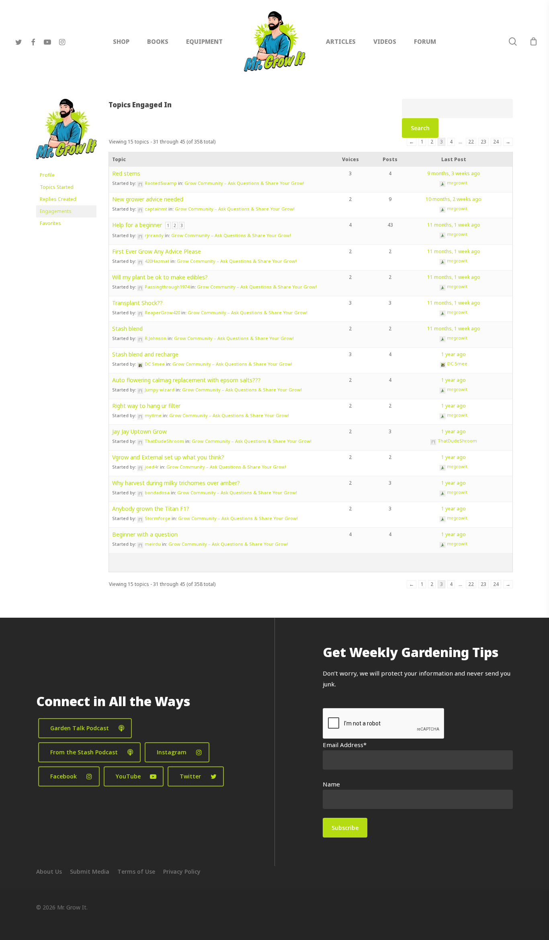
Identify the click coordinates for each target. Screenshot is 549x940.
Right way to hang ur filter (146, 406)
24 (496, 141)
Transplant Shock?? (137, 303)
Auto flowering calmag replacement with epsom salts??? (186, 380)
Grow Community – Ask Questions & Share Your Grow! (244, 183)
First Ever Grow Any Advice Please (156, 251)
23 (483, 141)
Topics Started (57, 187)
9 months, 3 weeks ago (453, 173)
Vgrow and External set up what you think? (168, 457)
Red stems (126, 173)
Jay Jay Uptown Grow (139, 431)
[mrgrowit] (66, 165)
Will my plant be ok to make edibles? (160, 277)
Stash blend (127, 328)
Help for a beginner (137, 225)
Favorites (50, 223)
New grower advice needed (147, 199)
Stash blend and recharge (145, 354)
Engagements (56, 211)
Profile (47, 175)
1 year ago (453, 354)
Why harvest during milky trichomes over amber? (176, 483)
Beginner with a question (145, 534)
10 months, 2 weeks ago (453, 199)
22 (471, 141)
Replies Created (58, 199)
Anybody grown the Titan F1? (150, 508)
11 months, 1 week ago (453, 224)
